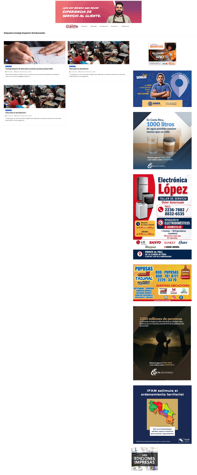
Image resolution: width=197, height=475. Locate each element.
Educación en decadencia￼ (15, 113)
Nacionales (94, 26)
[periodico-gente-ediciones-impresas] (145, 459)
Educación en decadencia (78, 69)
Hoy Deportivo (104, 26)
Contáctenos (125, 26)
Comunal (83, 26)
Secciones (114, 26)
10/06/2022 (10, 71)
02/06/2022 (74, 71)
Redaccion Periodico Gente (23, 71)
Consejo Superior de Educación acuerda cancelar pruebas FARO (29, 69)
